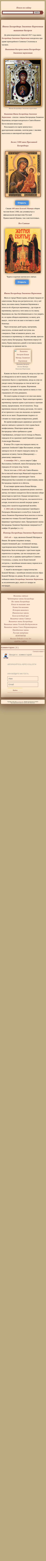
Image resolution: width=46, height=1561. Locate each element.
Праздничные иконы (21, 630)
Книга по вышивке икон (20, 604)
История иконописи (21, 610)
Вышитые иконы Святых (20, 618)
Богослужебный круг (20, 615)
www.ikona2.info (20, 701)
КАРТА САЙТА (21, 641)
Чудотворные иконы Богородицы (20, 598)
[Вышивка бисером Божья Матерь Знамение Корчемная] (23, 356)
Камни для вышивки (21, 607)
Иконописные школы (20, 613)
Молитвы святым (20, 596)
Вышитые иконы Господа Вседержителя (20, 624)
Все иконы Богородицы (20, 601)
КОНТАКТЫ (21, 635)
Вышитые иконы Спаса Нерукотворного (20, 627)
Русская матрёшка (20, 632)
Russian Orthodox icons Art (20, 638)
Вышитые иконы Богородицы (21, 621)
